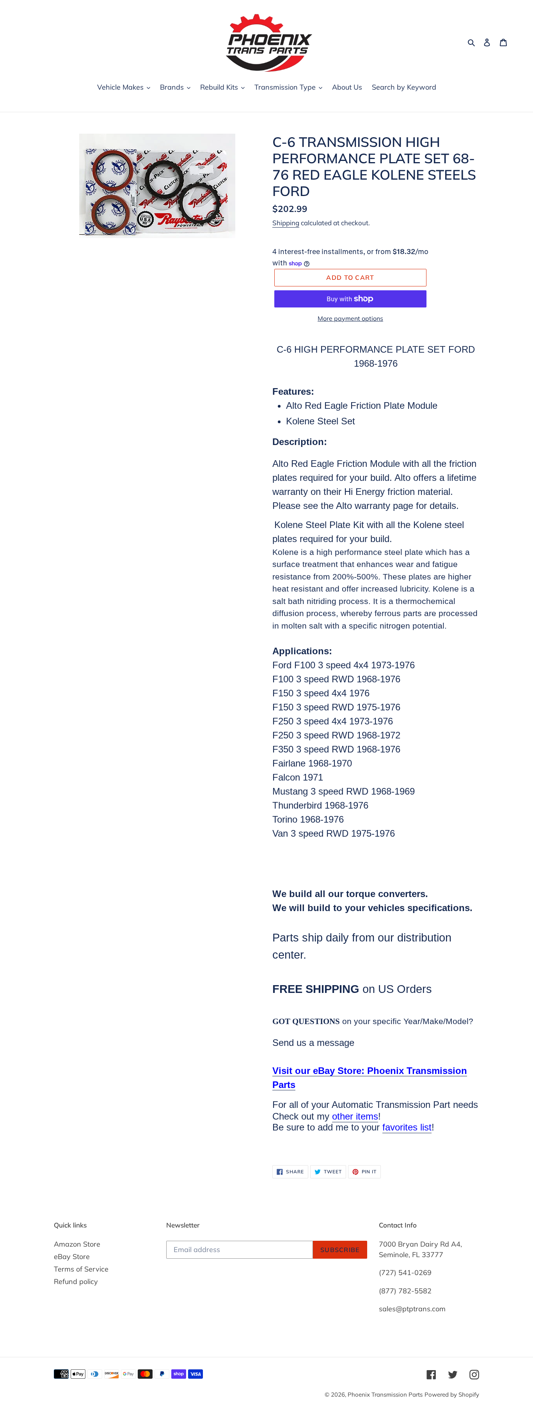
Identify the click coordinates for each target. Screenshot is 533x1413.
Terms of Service (81, 1269)
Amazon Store (77, 1244)
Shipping (285, 223)
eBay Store (72, 1256)
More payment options (350, 318)
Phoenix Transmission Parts (385, 1394)
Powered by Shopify (452, 1394)
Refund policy (76, 1281)
